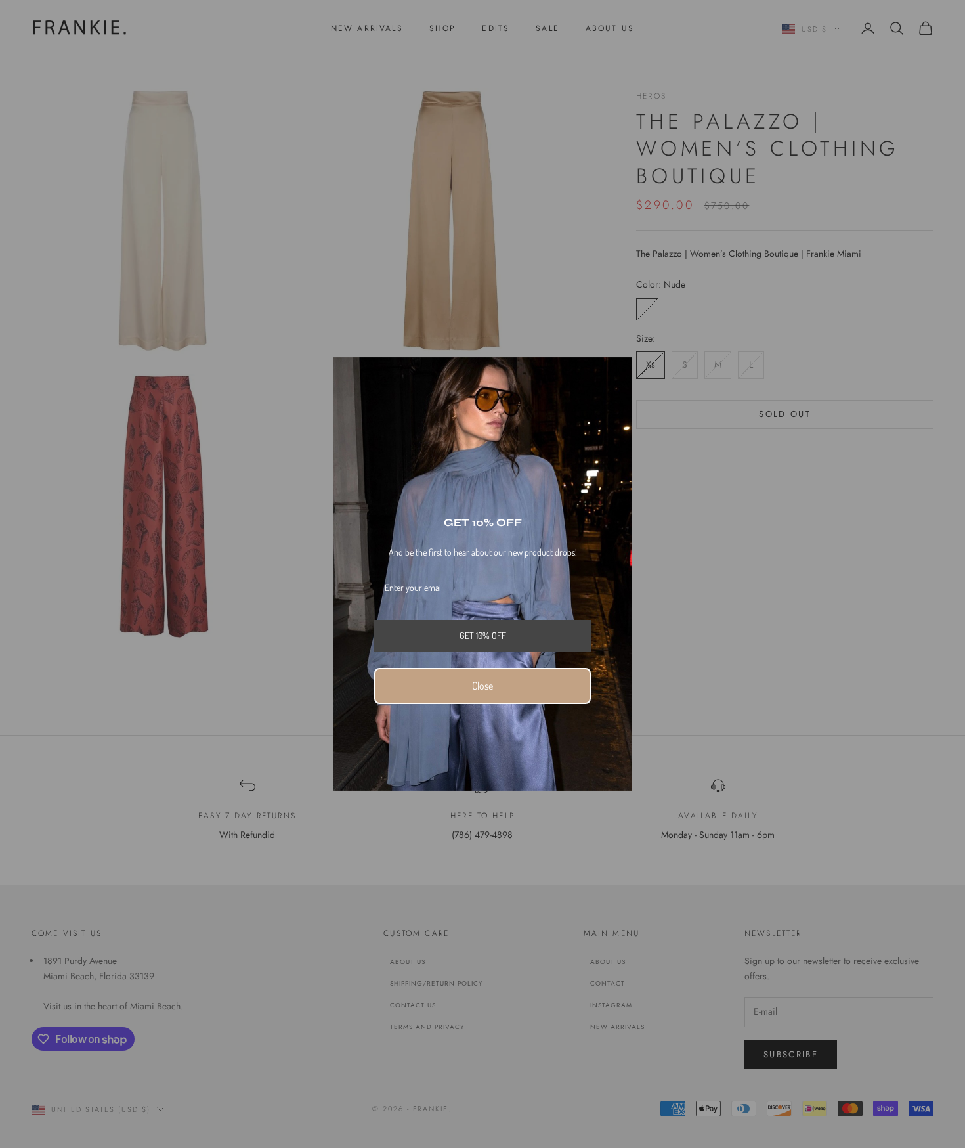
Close (482, 685)
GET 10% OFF (483, 635)
